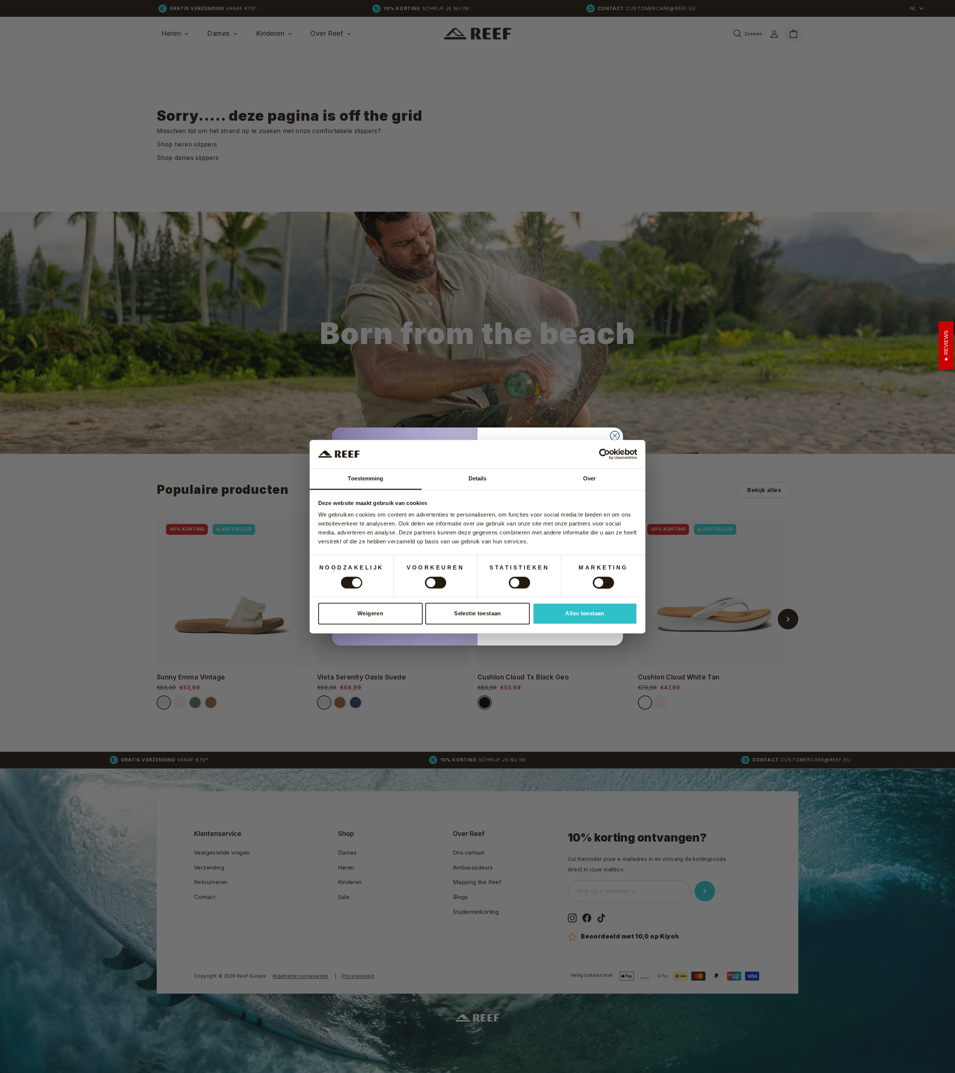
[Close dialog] (614, 435)
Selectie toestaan (477, 613)
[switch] (435, 582)
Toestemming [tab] (365, 479)
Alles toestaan (584, 613)
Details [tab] (478, 479)
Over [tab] (589, 479)
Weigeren (370, 613)
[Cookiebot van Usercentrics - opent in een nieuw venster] (604, 454)
